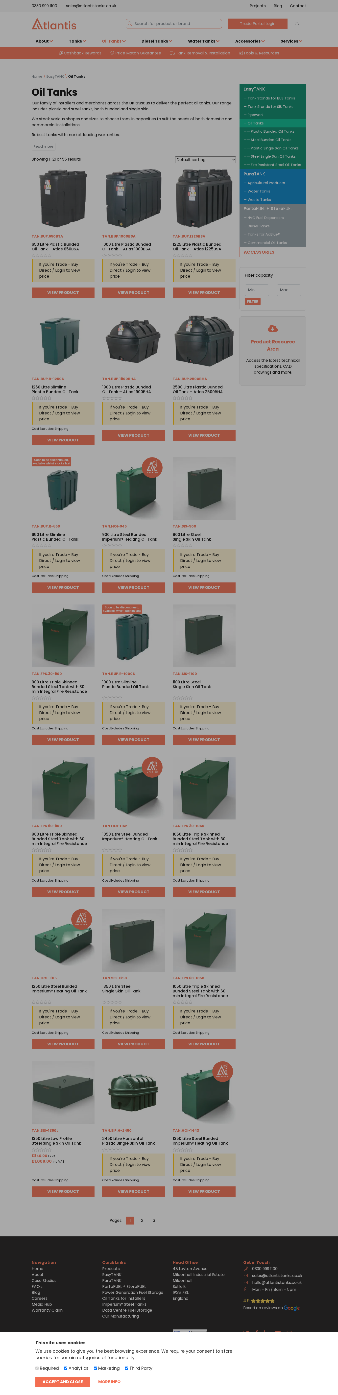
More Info (109, 1382)
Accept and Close (63, 1382)
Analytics (78, 1368)
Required (49, 1368)
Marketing (108, 1368)
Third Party (140, 1368)
